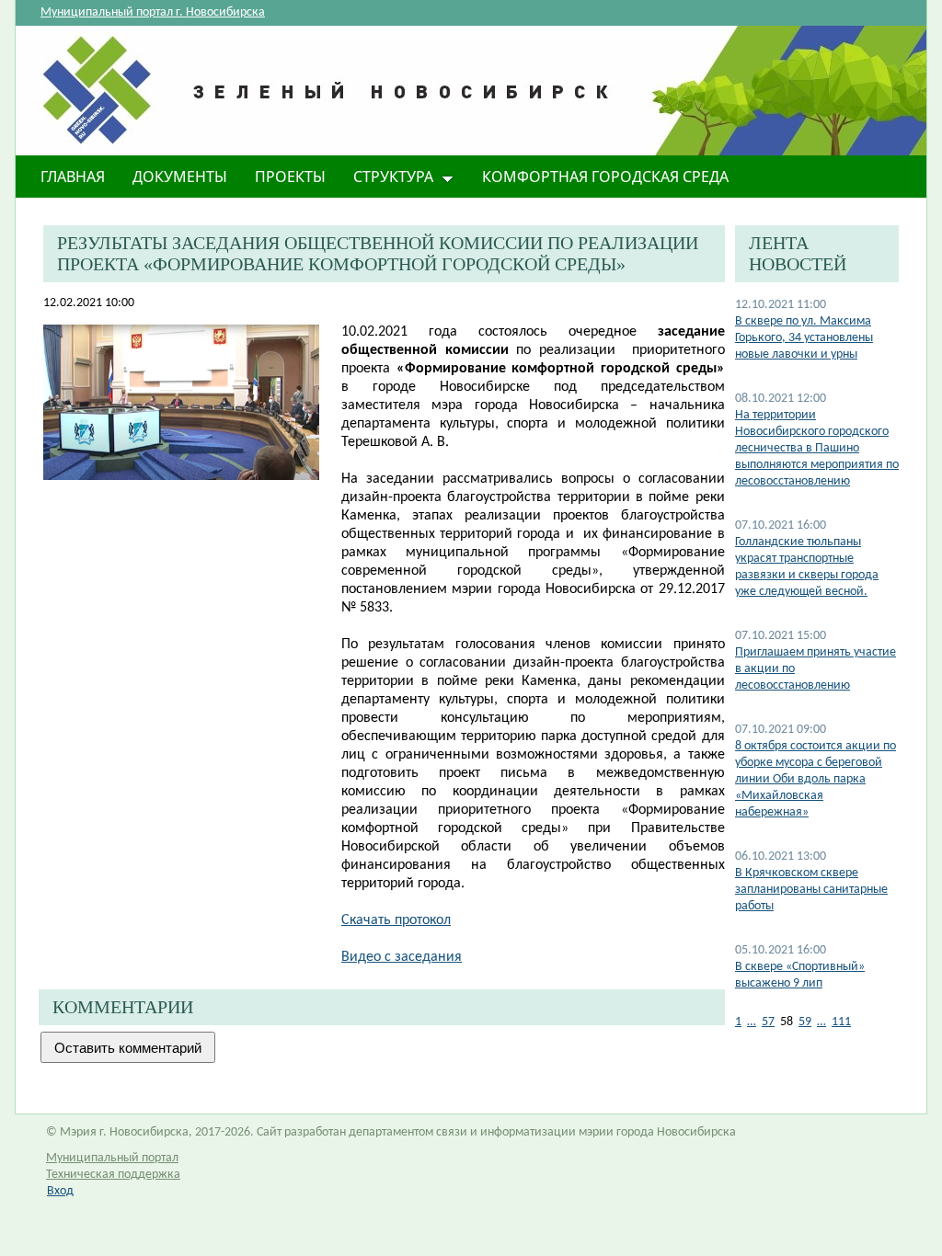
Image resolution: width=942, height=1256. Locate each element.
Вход (60, 1191)
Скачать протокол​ (396, 920)
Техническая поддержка (113, 1175)
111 (841, 1022)
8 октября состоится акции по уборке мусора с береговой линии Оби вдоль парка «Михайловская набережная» (815, 779)
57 (768, 1022)
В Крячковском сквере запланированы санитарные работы (811, 889)
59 (804, 1022)
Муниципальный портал (112, 1158)
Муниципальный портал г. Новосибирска (152, 12)
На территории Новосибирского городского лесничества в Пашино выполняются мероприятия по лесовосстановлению (817, 448)
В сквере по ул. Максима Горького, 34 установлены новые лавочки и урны (804, 337)
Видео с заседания (401, 957)
